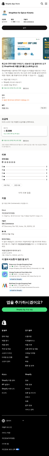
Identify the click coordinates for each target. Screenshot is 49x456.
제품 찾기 (5, 341)
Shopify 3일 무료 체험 (24, 310)
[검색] (42, 4)
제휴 (26, 401)
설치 (24, 28)
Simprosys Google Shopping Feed (20, 264)
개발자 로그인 (7, 427)
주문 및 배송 (6, 349)
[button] (24, 266)
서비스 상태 (29, 409)
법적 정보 (28, 405)
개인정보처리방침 (8, 213)
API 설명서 (6, 384)
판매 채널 (5, 336)
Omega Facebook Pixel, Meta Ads (20, 272)
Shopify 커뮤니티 (8, 389)
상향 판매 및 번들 (31, 349)
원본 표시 (26, 88)
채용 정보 (28, 384)
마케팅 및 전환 (7, 357)
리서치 (4, 393)
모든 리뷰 (17, 185)
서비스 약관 (6, 433)
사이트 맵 (5, 444)
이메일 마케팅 (30, 353)
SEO (26, 357)
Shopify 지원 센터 (8, 380)
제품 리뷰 (28, 345)
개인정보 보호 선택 (8, 449)
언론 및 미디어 (30, 393)
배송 (26, 361)
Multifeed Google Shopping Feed (20, 283)
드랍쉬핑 (28, 336)
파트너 (27, 397)
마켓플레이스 (30, 341)
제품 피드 (5, 108)
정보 (26, 380)
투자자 (27, 389)
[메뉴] (46, 4)
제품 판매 (5, 345)
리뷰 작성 (7, 185)
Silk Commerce (29, 22)
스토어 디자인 (7, 353)
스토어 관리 (6, 361)
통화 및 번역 (29, 366)
